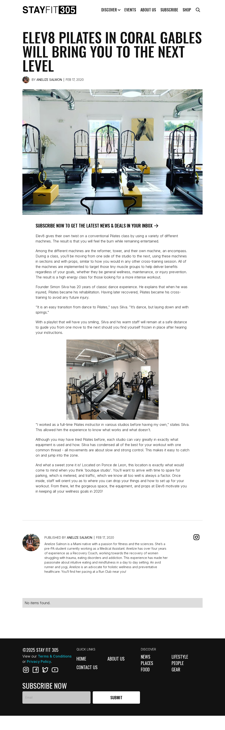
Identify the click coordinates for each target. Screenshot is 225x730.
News (145, 657)
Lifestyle (180, 657)
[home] (49, 9)
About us (148, 10)
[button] (110, 10)
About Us (116, 659)
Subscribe (169, 10)
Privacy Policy (39, 661)
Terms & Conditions (55, 656)
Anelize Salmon (49, 79)
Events (130, 10)
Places (147, 663)
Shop (187, 10)
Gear (176, 669)
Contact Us (87, 667)
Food (145, 669)
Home (81, 659)
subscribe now (44, 685)
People (178, 663)
